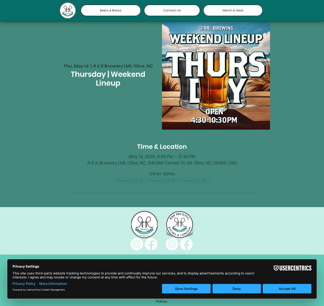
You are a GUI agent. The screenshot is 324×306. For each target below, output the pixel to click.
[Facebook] (151, 244)
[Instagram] (136, 244)
